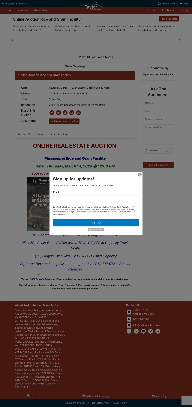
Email (56, 192)
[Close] (140, 174)
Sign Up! (96, 222)
